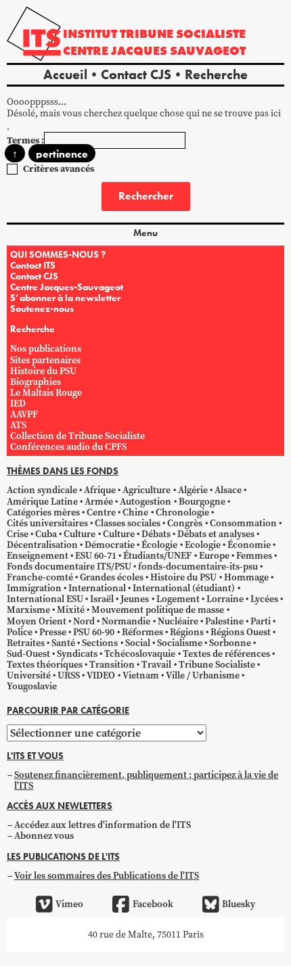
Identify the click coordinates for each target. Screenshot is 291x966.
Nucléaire (178, 621)
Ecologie (203, 544)
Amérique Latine (42, 501)
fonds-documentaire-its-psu (198, 566)
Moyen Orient (36, 621)
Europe (214, 555)
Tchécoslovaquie (139, 653)
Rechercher (145, 196)
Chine (135, 512)
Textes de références (226, 653)
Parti (260, 621)
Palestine (224, 621)
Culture (79, 534)
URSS (69, 675)
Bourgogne (202, 501)
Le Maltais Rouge (46, 392)
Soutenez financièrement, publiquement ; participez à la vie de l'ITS (146, 780)
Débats (156, 534)
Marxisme (28, 609)
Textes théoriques (45, 664)
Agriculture (146, 490)
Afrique (100, 490)
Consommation (243, 523)
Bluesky (238, 904)
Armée (99, 501)
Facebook (153, 904)
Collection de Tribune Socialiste (77, 436)
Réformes (142, 632)
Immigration (34, 588)
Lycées (264, 599)
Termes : (25, 140)
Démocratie (110, 544)
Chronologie (182, 512)
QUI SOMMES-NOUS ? (58, 254)
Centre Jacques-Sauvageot (66, 287)
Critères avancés (58, 168)
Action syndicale (42, 490)
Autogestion (145, 501)
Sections (100, 643)
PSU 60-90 (93, 632)
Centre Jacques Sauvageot (154, 50)
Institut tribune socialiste (154, 33)
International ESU (45, 599)
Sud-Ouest (28, 653)
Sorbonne (230, 643)
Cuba (46, 534)
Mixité (71, 609)
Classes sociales (127, 523)
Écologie (159, 544)
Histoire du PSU (43, 371)
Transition (112, 664)
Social (137, 643)
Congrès (184, 523)
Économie (249, 544)
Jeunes (134, 599)
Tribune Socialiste (217, 664)
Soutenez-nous (42, 308)
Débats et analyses (215, 534)
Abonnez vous (44, 835)
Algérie (193, 490)
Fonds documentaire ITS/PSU (69, 566)
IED (18, 403)
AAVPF (24, 414)
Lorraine (225, 599)
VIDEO (101, 675)
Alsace (228, 490)
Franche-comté (40, 577)
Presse (52, 632)
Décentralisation (42, 544)
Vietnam (140, 675)
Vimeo (69, 904)
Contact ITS (32, 265)
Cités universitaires (47, 523)
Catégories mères (43, 512)
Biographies (35, 381)
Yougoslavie (32, 686)
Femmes (254, 555)
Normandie (126, 621)
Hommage (246, 577)
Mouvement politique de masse (157, 609)
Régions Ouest (240, 632)
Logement (178, 599)
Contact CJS (136, 74)
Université (29, 675)
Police (19, 632)
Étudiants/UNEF (157, 555)
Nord (84, 621)
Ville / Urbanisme (203, 675)
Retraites (26, 643)
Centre (101, 512)
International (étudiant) (184, 588)
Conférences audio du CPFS (68, 446)
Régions (187, 632)
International (97, 588)
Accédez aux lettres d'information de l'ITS (102, 825)
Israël (102, 599)
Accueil (65, 74)
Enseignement (37, 555)
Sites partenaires (45, 360)
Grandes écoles (111, 577)
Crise (17, 534)
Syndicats (77, 653)
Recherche (216, 74)
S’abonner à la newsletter (65, 298)
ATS (18, 425)
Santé (63, 643)
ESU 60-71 (95, 555)
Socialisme (179, 643)
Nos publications (45, 348)
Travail (156, 664)
